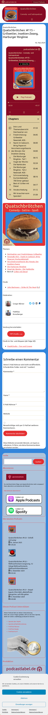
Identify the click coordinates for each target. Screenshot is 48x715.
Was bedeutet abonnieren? (12, 490)
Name (6, 395)
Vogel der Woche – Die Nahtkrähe (20, 269)
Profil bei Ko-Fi (13, 631)
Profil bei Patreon (13, 626)
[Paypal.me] (39, 303)
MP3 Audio (16, 334)
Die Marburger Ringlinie (16, 266)
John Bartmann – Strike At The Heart (22, 287)
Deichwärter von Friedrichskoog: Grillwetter (24, 254)
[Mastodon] (32, 303)
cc (38, 287)
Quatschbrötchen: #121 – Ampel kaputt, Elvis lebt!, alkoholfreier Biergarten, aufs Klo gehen (20, 592)
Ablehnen (24, 698)
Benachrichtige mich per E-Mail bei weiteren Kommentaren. (20, 426)
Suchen (38, 462)
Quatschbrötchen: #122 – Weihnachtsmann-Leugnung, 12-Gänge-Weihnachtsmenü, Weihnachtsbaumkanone (20, 564)
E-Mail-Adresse (10, 404)
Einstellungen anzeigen (24, 704)
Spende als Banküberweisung (17, 624)
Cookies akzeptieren (24, 692)
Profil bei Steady (13, 629)
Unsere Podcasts (39, 2)
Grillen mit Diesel (21, 271)
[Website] (36, 303)
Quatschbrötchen (28, 8)
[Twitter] (29, 303)
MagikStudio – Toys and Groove (19, 346)
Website (6, 413)
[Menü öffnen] (32, 19)
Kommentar (8, 371)
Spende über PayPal (14, 621)
